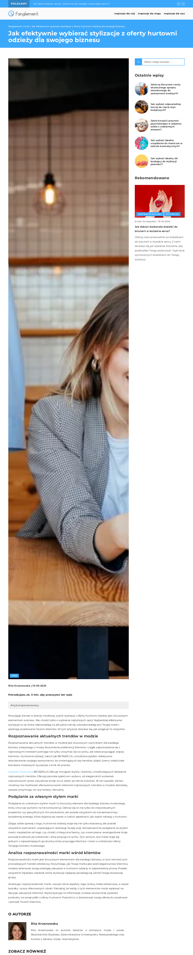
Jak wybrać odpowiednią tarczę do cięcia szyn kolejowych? (166, 107)
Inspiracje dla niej (124, 13)
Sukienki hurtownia (20, 771)
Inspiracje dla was (174, 13)
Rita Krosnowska (19, 686)
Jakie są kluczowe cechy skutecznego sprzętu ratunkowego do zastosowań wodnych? (165, 89)
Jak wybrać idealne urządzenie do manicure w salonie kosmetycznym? (167, 143)
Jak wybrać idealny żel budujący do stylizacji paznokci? (164, 161)
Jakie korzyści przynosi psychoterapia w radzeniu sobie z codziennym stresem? (166, 125)
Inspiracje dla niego (149, 13)
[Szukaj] (138, 61)
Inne (14, 675)
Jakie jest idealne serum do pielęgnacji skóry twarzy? (62, 3)
